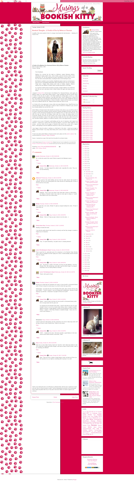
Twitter (47, 135)
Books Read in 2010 (88, 132)
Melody (37, 203)
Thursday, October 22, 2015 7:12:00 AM (55, 225)
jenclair (38, 156)
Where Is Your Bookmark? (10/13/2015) (91, 209)
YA (92, 434)
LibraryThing (86, 83)
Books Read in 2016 (88, 121)
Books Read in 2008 (88, 135)
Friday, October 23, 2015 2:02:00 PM (57, 239)
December (88, 171)
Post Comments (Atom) (58, 402)
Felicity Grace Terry (40, 225)
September (88, 234)
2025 (85, 148)
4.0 (92, 411)
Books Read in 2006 (88, 139)
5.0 (97, 411)
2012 (85, 257)
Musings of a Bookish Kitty (47, 142)
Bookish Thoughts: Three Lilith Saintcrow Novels (91, 182)
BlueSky (85, 88)
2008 (85, 266)
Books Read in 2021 (88, 112)
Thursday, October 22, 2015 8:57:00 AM (60, 250)
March (87, 246)
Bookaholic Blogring (92, 459)
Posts (86, 99)
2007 (85, 268)
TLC (94, 428)
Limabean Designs (87, 302)
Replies (39, 163)
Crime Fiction (87, 414)
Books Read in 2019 (88, 115)
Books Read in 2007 (88, 137)
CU (90, 413)
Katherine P (39, 177)
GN (87, 418)
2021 (85, 157)
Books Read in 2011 (88, 130)
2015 (37, 148)
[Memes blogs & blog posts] (88, 467)
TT (101, 428)
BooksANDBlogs (92, 463)
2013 (85, 255)
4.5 (94, 411)
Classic (100, 413)
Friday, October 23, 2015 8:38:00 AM (50, 319)
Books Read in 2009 (88, 133)
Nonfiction (89, 422)
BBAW (84, 413)
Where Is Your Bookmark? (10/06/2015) (91, 227)
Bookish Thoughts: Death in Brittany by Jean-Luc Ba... (91, 223)
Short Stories (98, 427)
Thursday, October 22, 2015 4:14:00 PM (49, 282)
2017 (85, 165)
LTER (84, 419)
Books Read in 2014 (88, 124)
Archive (100, 411)
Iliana (37, 342)
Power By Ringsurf (92, 460)
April (87, 244)
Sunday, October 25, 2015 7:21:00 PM (57, 355)
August (87, 236)
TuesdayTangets (98, 430)
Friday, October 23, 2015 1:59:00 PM (57, 215)
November (88, 173)
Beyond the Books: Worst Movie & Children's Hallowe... (91, 218)
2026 (85, 146)
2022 (85, 155)
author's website (70, 133)
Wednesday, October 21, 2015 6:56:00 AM (49, 156)
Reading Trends (86, 425)
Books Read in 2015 (88, 123)
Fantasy (40, 148)
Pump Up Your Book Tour (96, 423)
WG (92, 431)
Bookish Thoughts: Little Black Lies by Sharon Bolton (91, 214)
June (87, 240)
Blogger (74, 479)
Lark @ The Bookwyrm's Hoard (43, 250)
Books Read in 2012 (88, 128)
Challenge (94, 413)
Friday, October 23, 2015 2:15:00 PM (57, 331)
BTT (88, 413)
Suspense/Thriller (87, 428)
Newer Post (35, 397)
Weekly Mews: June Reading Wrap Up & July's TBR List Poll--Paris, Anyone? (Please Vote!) (94, 394)
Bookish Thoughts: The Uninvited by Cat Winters (91, 189)
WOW (95, 431)
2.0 (83, 411)
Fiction (85, 416)
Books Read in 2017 (88, 119)
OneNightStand (95, 422)
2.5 (85, 411)
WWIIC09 (99, 431)
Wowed (84, 434)
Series (90, 427)
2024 (85, 150)
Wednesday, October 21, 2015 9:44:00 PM (58, 166)
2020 (85, 159)
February (88, 248)
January (88, 251)
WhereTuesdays (86, 432)
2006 (85, 270)
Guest (90, 418)
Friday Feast (90, 416)
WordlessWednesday (96, 432)
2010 (85, 262)
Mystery (85, 422)
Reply (37, 160)
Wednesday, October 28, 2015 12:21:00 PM (65, 272)
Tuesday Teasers (88, 430)
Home (55, 397)
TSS (97, 428)
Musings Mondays (96, 421)
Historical (95, 418)
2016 (85, 167)
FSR (94, 414)
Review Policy (36, 22)
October (88, 176)
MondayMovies (98, 419)
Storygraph (85, 78)
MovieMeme (86, 421)
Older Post (75, 397)
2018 (85, 163)
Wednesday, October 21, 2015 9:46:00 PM (58, 190)
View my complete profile (89, 52)
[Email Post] (59, 146)
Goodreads (52, 135)
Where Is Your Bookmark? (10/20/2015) (91, 198)
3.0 (87, 411)
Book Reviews (45, 22)
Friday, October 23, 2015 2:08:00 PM (57, 262)
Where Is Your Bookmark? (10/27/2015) (91, 185)
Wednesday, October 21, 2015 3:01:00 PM (51, 177)
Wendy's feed (46, 143)
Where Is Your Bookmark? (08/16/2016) (95, 381)
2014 (85, 253)
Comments (87, 102)
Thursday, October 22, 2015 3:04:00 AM (49, 203)
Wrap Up (88, 434)
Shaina (37, 282)
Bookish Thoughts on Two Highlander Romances (91, 201)
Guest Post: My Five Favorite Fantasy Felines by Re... (90, 206)
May (87, 242)
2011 (85, 260)
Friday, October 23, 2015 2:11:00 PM (57, 299)
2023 (85, 152)
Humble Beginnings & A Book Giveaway (94, 371)
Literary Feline (43, 166)
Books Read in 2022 (88, 110)
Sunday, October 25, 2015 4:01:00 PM (47, 342)
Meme (91, 419)
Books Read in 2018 (88, 117)
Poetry (87, 423)
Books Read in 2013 (88, 126)
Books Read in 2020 (88, 114)
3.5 (90, 411)
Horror (100, 418)
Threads (85, 86)
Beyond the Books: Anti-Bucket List (91, 178)
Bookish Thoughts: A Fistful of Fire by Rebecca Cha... (90, 194)
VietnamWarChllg (86, 431)
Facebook (43, 135)
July (87, 238)
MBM (87, 419)
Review (44, 148)
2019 (85, 161)
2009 (85, 264)
